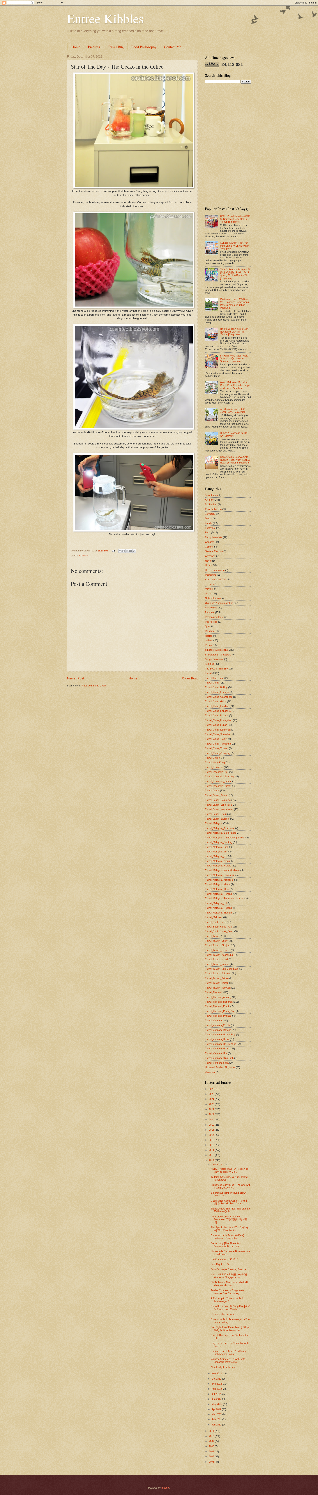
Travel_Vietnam (213, 1020)
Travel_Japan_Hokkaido (218, 800)
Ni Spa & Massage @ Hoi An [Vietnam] (234, 434)
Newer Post (75, 678)
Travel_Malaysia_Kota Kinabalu (222, 870)
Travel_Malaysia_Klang (217, 861)
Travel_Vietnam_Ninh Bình (219, 1058)
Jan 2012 (217, 1424)
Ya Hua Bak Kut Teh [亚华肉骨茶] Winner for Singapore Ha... (229, 1276)
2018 (212, 1129)
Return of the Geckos (222, 1314)
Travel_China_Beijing (216, 687)
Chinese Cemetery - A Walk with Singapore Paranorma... (228, 1360)
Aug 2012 (217, 1388)
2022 (212, 1109)
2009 (212, 1441)
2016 (212, 1140)
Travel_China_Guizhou (217, 706)
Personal (209, 612)
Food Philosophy (143, 46)
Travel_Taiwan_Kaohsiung (219, 955)
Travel (208, 673)
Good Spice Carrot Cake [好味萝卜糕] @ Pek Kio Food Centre (229, 1202)
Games (209, 546)
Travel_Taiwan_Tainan (217, 978)
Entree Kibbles (105, 18)
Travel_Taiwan (212, 936)
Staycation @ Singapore (218, 654)
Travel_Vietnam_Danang (218, 1030)
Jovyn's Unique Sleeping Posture (228, 1269)
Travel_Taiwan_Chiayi (216, 940)
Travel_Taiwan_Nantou (217, 964)
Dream (208, 518)
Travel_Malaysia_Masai (217, 884)
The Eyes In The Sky (216, 668)
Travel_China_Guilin (215, 701)
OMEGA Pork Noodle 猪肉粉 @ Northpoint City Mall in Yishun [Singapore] (235, 219)
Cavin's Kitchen (213, 509)
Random (209, 631)
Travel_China (212, 682)
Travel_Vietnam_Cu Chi (217, 1025)
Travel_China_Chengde (217, 692)
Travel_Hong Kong (215, 762)
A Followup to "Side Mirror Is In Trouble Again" (227, 1299)
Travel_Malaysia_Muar (217, 889)
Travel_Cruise (212, 757)
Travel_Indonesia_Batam (218, 781)
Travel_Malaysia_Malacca (219, 879)
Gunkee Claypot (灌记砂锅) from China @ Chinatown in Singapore (234, 245)
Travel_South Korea (215, 922)
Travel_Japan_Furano (216, 795)
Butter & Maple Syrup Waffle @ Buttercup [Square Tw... (228, 1237)
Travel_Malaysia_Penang (218, 893)
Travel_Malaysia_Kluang (218, 865)
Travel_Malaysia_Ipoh (216, 847)
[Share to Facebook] (130, 551)
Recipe (208, 635)
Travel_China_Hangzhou (218, 711)
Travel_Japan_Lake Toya (218, 804)
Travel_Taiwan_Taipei (216, 983)
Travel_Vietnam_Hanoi (217, 1039)
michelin (209, 584)
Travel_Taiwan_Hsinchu (217, 950)
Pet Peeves (211, 621)
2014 (212, 1150)
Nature (208, 593)
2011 (212, 1431)
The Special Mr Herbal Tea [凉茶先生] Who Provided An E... (229, 1229)
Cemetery (210, 513)
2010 (212, 1436)
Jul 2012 (216, 1394)
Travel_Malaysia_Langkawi (219, 875)
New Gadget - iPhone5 (223, 1367)
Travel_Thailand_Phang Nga (220, 1011)
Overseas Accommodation (219, 603)
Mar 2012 (217, 1414)
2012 (212, 1160)
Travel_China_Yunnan (216, 748)
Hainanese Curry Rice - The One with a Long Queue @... (230, 1186)
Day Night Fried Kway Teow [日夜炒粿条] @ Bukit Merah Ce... (230, 1328)
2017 (212, 1135)
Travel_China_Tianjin (216, 739)
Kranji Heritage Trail (215, 579)
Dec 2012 (217, 1164)
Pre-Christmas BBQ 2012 (224, 1259)
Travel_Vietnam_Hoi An (217, 1048)
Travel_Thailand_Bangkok (219, 1001)
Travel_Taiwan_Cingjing (217, 945)
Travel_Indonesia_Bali (217, 772)
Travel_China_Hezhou (216, 715)
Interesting (210, 574)
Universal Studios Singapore (220, 1067)
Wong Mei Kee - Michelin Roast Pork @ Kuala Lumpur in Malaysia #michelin (235, 385)
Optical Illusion (213, 598)
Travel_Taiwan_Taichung (218, 973)
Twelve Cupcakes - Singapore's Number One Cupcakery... (227, 1292)
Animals (83, 555)
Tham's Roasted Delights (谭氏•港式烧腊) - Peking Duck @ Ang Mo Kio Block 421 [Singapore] (235, 273)
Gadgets (209, 542)
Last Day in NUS (220, 1264)
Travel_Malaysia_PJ (216, 903)
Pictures (94, 46)
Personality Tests (214, 617)
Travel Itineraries (214, 678)
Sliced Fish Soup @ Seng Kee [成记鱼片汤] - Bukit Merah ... (230, 1307)
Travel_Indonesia (214, 767)
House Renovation (215, 570)
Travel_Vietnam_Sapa (217, 1062)
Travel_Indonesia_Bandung (219, 776)
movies (209, 588)
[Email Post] (113, 550)
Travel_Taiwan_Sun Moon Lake (221, 969)
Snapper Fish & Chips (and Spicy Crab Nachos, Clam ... (228, 1352)
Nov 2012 (217, 1373)
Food (207, 532)
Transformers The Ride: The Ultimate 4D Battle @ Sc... (230, 1210)
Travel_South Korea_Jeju (218, 926)
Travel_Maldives (213, 917)
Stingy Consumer (214, 659)
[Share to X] (127, 551)
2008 (212, 1446)
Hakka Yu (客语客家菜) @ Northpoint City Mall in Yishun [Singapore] (234, 332)
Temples (209, 663)
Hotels (208, 565)
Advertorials (211, 495)
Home (75, 46)
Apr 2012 (217, 1409)
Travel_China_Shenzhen (218, 734)
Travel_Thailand (213, 992)
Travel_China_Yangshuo (218, 743)
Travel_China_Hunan (216, 725)
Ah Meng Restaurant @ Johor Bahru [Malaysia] (232, 410)
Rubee (208, 645)
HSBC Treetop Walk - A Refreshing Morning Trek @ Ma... (229, 1170)
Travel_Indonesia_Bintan (218, 786)
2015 (212, 1145)
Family (208, 523)
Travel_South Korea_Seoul (219, 931)
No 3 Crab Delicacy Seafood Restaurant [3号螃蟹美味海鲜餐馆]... (229, 1219)
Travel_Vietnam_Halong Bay (220, 1034)
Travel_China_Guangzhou (218, 696)
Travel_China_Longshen (218, 729)
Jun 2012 (217, 1399)
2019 (212, 1124)
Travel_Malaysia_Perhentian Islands (224, 898)
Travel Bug (116, 46)
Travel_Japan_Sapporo (217, 818)
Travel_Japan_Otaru (216, 814)
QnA (207, 626)
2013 (212, 1155)
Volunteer (210, 1072)
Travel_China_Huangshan (218, 720)
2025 (212, 1094)
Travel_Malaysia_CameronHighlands (224, 837)
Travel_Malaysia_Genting (218, 842)
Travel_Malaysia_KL (216, 856)
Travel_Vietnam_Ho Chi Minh (220, 1044)
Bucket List (211, 504)
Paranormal (211, 607)
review (208, 640)
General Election (214, 551)
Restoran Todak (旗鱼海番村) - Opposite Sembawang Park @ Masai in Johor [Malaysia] (234, 303)
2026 (212, 1089)
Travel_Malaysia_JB (216, 851)
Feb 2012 (217, 1419)
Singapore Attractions (216, 649)
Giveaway (210, 556)
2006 (212, 1456)
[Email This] (120, 551)
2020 (212, 1119)
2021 (212, 1114)
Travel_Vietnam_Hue (216, 1053)
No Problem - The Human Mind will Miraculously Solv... (229, 1284)
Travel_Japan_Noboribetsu (219, 809)
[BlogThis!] (124, 551)
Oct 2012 (217, 1378)
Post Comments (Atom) (94, 685)
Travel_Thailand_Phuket (218, 1015)
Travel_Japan (212, 790)
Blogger (165, 1487)
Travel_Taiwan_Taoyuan (218, 987)
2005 (212, 1461)
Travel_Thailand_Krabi (217, 1006)
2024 (212, 1099)
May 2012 (217, 1404)
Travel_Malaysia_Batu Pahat (220, 832)
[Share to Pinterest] (134, 551)
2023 (212, 1104)
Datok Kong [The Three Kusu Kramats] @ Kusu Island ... (227, 1244)
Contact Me (172, 46)
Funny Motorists (213, 537)
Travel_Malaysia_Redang (218, 907)
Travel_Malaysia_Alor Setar (219, 828)
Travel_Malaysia (213, 823)
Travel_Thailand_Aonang (218, 997)
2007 (212, 1451)
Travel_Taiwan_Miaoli (216, 959)
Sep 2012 (217, 1383)
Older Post (190, 678)
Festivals (210, 528)
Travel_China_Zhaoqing (217, 753)
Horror (208, 560)
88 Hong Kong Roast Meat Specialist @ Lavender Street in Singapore (234, 358)
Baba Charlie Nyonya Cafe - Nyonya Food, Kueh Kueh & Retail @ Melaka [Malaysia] (235, 460)
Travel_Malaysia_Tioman (218, 912)
